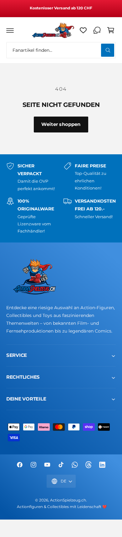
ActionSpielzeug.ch (68, 500)
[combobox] (61, 50)
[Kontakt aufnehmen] (97, 30)
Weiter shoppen (60, 124)
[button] (10, 30)
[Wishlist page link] (83, 30)
